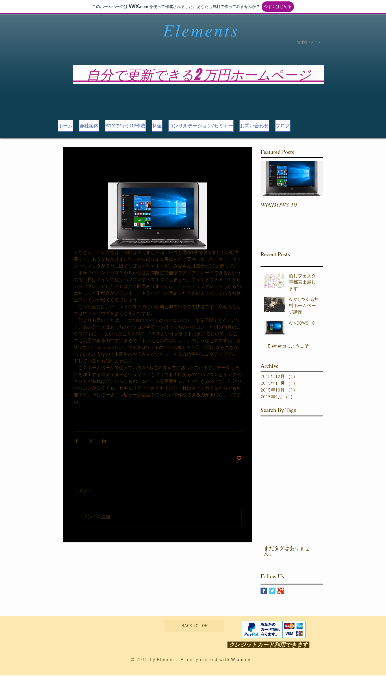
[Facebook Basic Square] (264, 591)
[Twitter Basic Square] (272, 591)
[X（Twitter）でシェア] (90, 441)
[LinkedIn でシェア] (104, 441)
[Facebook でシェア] (76, 441)
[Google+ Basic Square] (280, 591)
